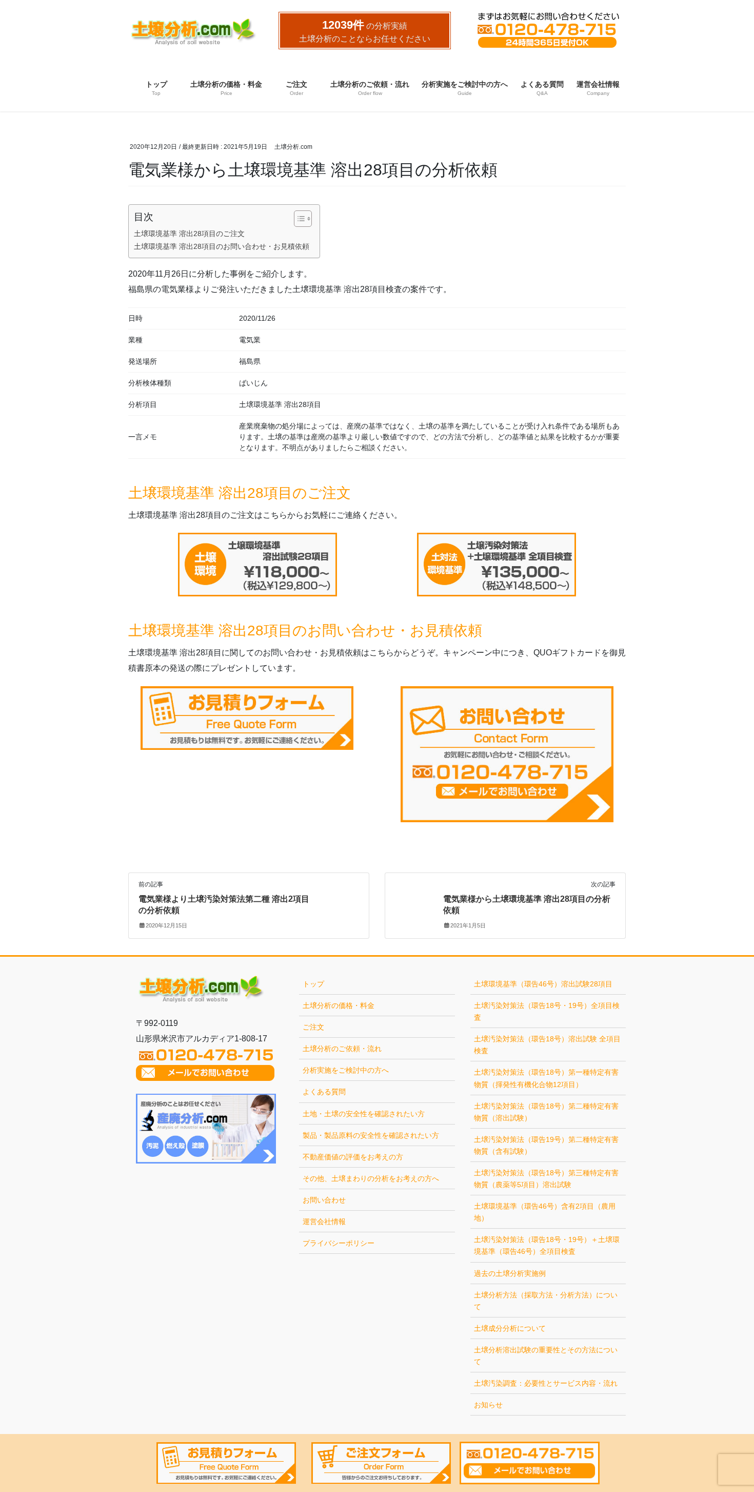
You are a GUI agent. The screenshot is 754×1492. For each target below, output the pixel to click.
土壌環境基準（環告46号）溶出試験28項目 (543, 984)
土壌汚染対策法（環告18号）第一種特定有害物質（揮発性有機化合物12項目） (546, 1078)
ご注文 (313, 1027)
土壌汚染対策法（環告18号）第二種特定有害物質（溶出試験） (546, 1112)
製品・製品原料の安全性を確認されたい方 (371, 1135)
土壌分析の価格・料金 (338, 1005)
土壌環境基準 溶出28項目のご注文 (189, 233)
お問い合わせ (324, 1200)
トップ (313, 984)
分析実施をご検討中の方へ (346, 1070)
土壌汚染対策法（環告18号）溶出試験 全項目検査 (547, 1045)
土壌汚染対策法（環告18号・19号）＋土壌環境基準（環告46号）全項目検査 (547, 1245)
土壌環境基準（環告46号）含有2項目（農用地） (545, 1212)
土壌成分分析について (510, 1328)
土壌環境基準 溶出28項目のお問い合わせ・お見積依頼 (221, 246)
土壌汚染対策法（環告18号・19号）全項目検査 (547, 1011)
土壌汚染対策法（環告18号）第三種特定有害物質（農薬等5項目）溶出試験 (546, 1179)
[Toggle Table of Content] (297, 218)
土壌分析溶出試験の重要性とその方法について (546, 1356)
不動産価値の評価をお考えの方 (353, 1157)
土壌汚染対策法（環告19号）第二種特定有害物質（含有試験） (546, 1145)
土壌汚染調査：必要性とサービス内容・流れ (546, 1383)
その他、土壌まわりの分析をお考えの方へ (371, 1178)
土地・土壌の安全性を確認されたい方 (364, 1114)
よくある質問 (324, 1092)
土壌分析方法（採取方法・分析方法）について (546, 1301)
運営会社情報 (324, 1221)
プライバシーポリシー (338, 1243)
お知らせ (488, 1405)
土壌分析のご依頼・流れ (342, 1048)
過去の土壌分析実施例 (510, 1273)
